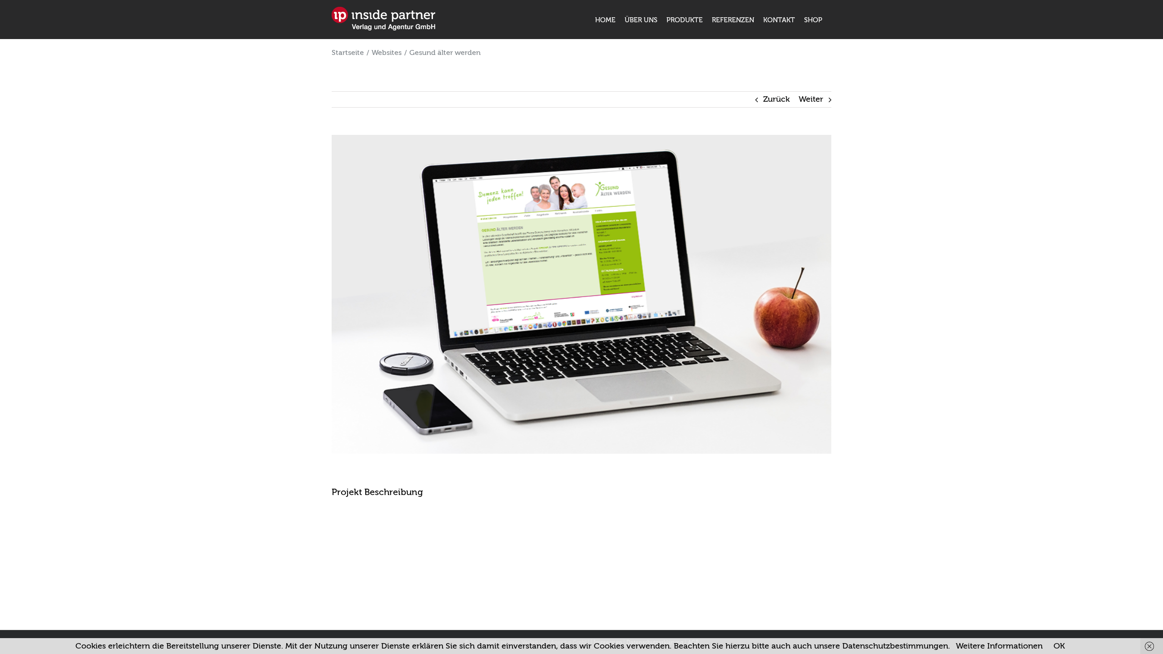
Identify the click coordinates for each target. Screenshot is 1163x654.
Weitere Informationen (999, 646)
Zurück (776, 99)
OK (1059, 646)
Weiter (811, 99)
